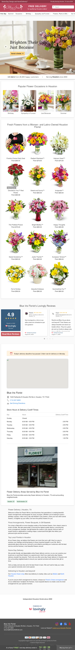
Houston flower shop (17, 574)
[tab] (37, 69)
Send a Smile (16, 53)
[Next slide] (69, 47)
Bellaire (55, 574)
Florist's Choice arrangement (55, 580)
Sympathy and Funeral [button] (42, 14)
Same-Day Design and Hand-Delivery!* (15, 1)
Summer (11, 14)
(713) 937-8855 (15, 400)
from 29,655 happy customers (23, 77)
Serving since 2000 (56, 77)
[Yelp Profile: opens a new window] (69, 624)
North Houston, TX (22, 501)
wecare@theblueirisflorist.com (13, 630)
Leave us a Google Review (61, 628)
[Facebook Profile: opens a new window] (61, 624)
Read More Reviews (10, 334)
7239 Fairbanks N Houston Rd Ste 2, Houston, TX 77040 (21, 626)
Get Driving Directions (17, 403)
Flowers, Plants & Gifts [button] (60, 14)
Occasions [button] (19, 14)
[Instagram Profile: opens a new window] (56, 624)
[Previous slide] (6, 47)
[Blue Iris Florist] (13, 7)
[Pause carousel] (35, 69)
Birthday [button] (28, 14)
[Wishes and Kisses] (26, 313)
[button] (44, 338)
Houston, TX (11, 501)
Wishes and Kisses (33, 314)
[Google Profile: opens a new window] (65, 624)
